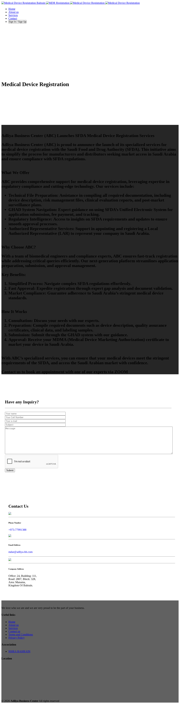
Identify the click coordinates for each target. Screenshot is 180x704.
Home (11, 621)
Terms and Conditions (20, 634)
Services (13, 628)
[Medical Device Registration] (70, 2)
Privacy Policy (16, 637)
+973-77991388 (17, 529)
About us (13, 625)
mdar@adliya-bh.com (20, 551)
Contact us (14, 631)
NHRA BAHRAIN (19, 651)
